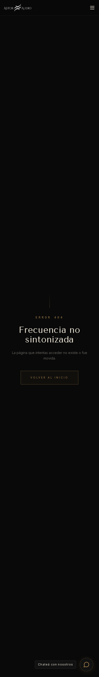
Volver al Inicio (49, 377)
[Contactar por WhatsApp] (86, 664)
